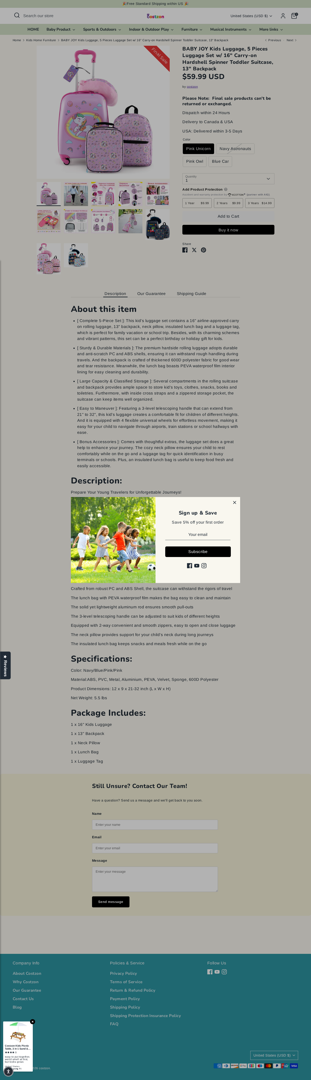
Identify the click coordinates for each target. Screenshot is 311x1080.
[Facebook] (189, 565)
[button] (8, 1071)
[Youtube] (196, 565)
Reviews (5, 668)
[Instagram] (203, 565)
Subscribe (198, 551)
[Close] (234, 502)
